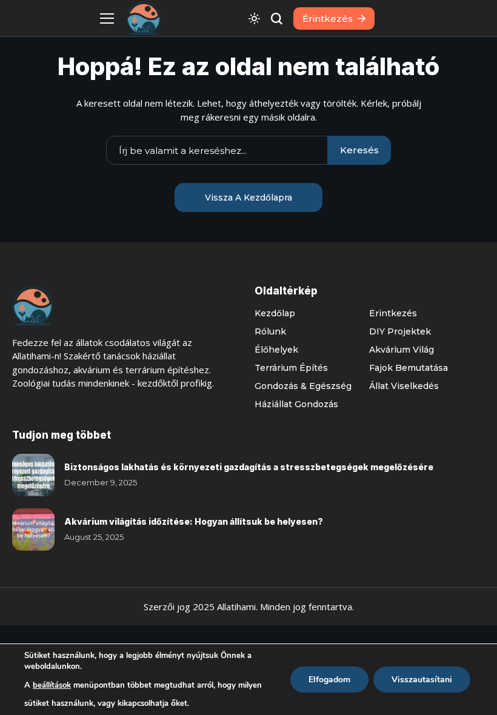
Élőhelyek (276, 349)
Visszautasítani (422, 679)
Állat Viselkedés (404, 386)
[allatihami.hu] (143, 18)
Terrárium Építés (291, 367)
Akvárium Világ (401, 349)
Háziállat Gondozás (296, 404)
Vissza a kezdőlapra (248, 197)
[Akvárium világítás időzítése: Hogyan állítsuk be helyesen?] (33, 529)
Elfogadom (329, 679)
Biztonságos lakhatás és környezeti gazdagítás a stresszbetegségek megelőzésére (248, 467)
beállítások (52, 685)
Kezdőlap (275, 313)
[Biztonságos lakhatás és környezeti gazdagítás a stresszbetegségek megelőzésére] (33, 475)
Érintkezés (393, 313)
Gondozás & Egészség (303, 386)
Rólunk (270, 331)
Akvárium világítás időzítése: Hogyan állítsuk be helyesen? (193, 521)
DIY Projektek (400, 331)
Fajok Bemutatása (408, 367)
